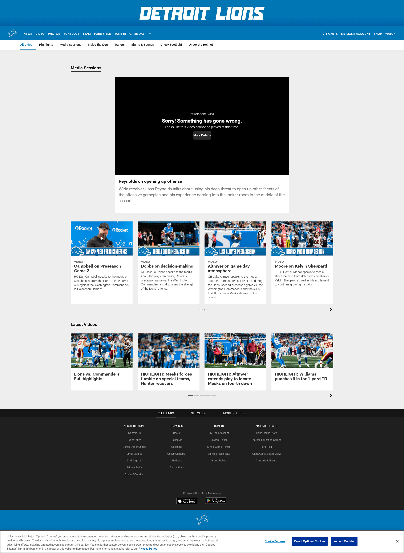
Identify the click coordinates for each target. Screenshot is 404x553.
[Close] (397, 541)
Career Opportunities (134, 446)
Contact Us (134, 432)
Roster (177, 432)
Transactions (177, 467)
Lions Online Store (266, 432)
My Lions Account (219, 432)
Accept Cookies (344, 541)
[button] (202, 135)
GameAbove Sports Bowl (266, 453)
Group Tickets (219, 460)
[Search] (322, 33)
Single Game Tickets (218, 446)
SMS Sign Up (134, 460)
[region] (202, 541)
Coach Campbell (176, 453)
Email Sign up (134, 453)
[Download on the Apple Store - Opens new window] (187, 501)
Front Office (134, 439)
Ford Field (266, 446)
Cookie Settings (275, 541)
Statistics (176, 460)
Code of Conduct (134, 474)
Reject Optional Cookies (309, 541)
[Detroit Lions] (202, 520)
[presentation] (331, 310)
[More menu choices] (149, 33)
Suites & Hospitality (219, 453)
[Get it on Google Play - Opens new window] (216, 503)
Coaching (176, 446)
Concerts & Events (266, 460)
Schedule (176, 439)
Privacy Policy (134, 467)
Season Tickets (218, 439)
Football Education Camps (266, 439)
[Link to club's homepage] (12, 33)
